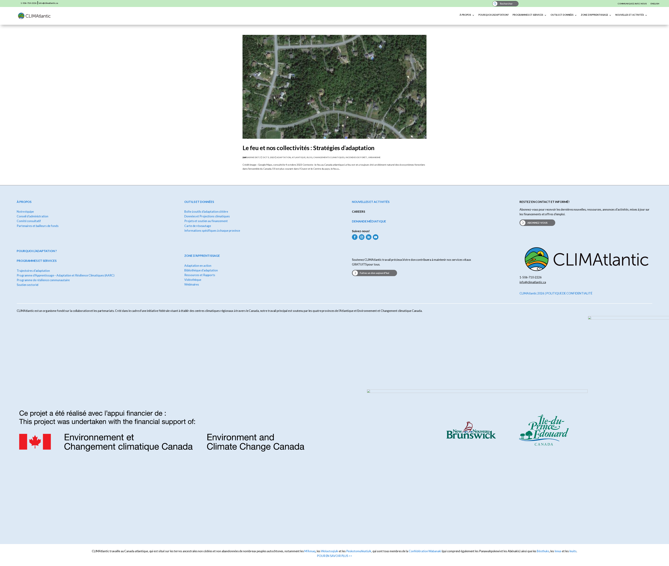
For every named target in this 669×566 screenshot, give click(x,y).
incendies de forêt (356, 157)
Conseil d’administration (32, 216)
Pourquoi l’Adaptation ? (37, 251)
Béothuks (543, 551)
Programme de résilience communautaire (43, 280)
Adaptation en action (197, 265)
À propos (465, 14)
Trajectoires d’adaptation (33, 270)
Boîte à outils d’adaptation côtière (206, 211)
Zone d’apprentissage (594, 14)
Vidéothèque (192, 280)
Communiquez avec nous (632, 3)
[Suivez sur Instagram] (361, 237)
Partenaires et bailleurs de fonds (38, 226)
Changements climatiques (328, 157)
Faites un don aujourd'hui (374, 272)
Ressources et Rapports (199, 275)
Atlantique (299, 157)
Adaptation (283, 157)
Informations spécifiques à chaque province (212, 230)
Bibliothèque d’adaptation (201, 270)
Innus (558, 551)
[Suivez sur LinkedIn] (368, 237)
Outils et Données (562, 14)
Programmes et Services (528, 14)
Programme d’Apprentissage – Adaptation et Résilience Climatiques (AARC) (65, 275)
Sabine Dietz (254, 157)
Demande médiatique (369, 221)
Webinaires (191, 284)
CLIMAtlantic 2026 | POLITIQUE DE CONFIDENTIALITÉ (556, 293)
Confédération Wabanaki (425, 551)
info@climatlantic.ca (48, 3)
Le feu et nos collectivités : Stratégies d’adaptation (308, 147)
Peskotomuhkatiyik (358, 551)
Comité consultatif (29, 221)
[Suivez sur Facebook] (354, 237)
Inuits (572, 551)
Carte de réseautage (197, 226)
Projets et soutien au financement (206, 221)
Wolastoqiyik (329, 551)
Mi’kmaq (310, 551)
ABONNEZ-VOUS (537, 222)
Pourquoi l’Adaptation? (493, 14)
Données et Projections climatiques (207, 216)
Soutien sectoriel (27, 285)
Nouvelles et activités (629, 14)
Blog (309, 157)
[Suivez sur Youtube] (375, 237)
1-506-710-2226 (28, 3)
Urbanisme (374, 157)
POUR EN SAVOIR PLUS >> (334, 556)
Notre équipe (25, 211)
